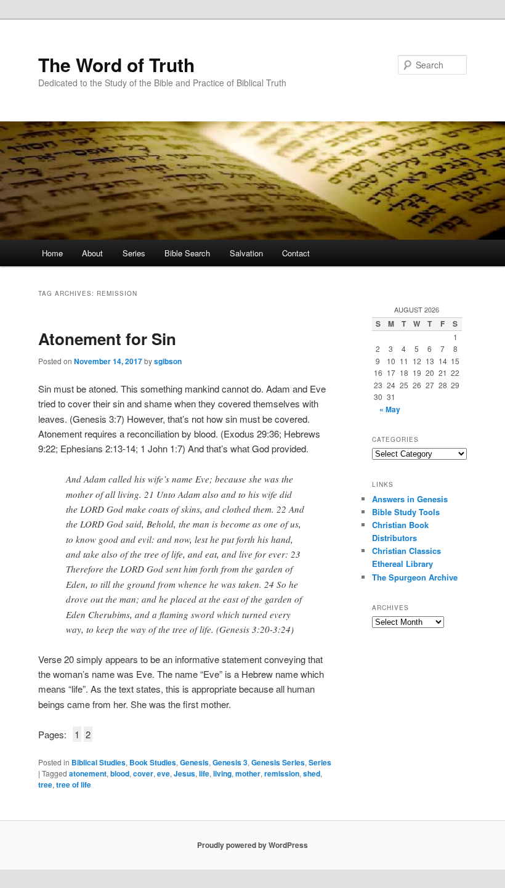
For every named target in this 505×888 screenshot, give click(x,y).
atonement (88, 773)
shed (311, 773)
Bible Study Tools (406, 512)
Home (52, 253)
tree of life (73, 784)
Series (134, 253)
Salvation (246, 253)
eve (163, 773)
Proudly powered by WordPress (252, 844)
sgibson (168, 361)
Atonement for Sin (107, 338)
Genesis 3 (230, 762)
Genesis (194, 762)
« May (389, 409)
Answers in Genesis (410, 499)
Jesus (184, 773)
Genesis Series (278, 762)
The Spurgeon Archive (415, 577)
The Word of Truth (116, 64)
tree (45, 784)
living (222, 773)
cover (143, 773)
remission (281, 773)
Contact (296, 253)
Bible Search (187, 253)
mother (248, 773)
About (92, 253)
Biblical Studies (98, 762)
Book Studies (152, 762)
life (204, 773)
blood (119, 773)
